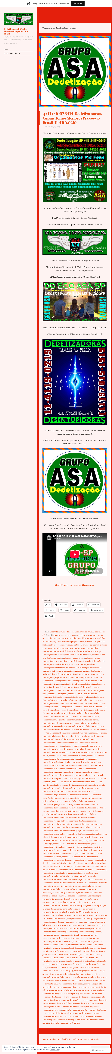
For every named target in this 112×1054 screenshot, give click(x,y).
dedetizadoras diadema (86, 791)
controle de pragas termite (63, 648)
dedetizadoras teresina (69, 876)
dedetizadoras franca (81, 798)
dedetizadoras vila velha (96, 879)
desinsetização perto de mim (53, 938)
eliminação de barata (88, 961)
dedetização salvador (50, 703)
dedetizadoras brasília (89, 772)
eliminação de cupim (88, 964)
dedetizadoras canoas (60, 781)
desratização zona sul (70, 961)
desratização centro (95, 944)
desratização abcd (60, 944)
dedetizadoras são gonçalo (84, 860)
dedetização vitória (66, 707)
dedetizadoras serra (79, 869)
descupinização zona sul (76, 918)
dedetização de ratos (84, 677)
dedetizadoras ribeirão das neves (71, 847)
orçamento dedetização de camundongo (89, 990)
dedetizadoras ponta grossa (81, 840)
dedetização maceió (74, 687)
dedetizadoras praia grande (85, 843)
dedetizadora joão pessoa (83, 736)
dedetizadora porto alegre (52, 749)
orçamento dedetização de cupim (89, 993)
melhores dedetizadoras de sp (65, 984)
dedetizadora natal (71, 742)
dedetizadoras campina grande (91, 775)
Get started (78, 3)
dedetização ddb (98, 661)
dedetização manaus (91, 687)
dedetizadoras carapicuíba (80, 781)
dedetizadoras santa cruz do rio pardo (65, 853)
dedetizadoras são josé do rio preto (71, 863)
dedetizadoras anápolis (51, 762)
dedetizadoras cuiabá (50, 791)
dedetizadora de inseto (51, 729)
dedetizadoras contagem (91, 788)
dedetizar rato (70, 896)
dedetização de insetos (74, 674)
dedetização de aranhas (51, 664)
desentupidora (85, 922)
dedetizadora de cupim (76, 726)
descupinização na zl (85, 905)
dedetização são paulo (68, 703)
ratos (83, 1019)
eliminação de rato (92, 967)
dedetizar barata (48, 889)
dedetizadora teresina (95, 755)
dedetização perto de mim (79, 697)
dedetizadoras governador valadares (63, 801)
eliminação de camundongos (67, 964)
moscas (80, 984)
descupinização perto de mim (53, 912)
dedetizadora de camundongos (54, 726)
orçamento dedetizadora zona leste (79, 1016)
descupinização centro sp (52, 902)
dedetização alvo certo (75, 651)
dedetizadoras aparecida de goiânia (75, 762)
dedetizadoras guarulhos (70, 804)
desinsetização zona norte (52, 941)
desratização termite (50, 957)
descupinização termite (90, 912)
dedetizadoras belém (74, 765)
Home (6, 50)
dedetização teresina (98, 703)
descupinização (95, 896)
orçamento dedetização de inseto (82, 997)
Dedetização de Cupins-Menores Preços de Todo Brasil (16, 31)
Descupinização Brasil (83, 632)
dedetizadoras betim (74, 768)
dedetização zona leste (83, 707)
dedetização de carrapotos (62, 671)
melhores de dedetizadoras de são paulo (91, 977)
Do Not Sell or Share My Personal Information (81, 1039)
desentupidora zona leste (94, 925)
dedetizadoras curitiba (68, 791)
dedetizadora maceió (55, 739)
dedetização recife (75, 700)
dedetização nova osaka (77, 693)
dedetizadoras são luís (85, 866)
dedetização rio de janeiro (93, 700)
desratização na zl (64, 951)
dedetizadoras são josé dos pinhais (62, 866)
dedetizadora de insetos (70, 729)
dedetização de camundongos (77, 667)
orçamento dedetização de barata (59, 990)
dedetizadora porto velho (74, 749)
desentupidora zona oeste (74, 928)
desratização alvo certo (77, 944)
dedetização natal (85, 690)
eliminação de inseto (58, 967)
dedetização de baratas (88, 664)
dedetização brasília (54, 658)
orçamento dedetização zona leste (58, 1013)
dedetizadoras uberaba (87, 876)
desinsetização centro (92, 931)
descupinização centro (89, 899)
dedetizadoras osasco (50, 834)
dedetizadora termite (50, 759)
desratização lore (49, 951)
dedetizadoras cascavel (78, 785)
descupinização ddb (70, 902)
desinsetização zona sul (94, 941)
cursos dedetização (93, 648)
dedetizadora (89, 710)
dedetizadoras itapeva (50, 808)
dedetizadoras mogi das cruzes (90, 824)
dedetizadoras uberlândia (52, 879)
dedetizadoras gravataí (88, 801)
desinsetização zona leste (89, 938)
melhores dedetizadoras (51, 980)
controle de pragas (95, 635)
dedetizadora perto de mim (90, 746)
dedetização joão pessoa (51, 684)
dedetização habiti (95, 680)
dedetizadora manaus (72, 739)
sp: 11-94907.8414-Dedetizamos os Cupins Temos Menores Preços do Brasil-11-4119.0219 (72, 118)
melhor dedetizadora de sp (64, 977)
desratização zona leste (68, 957)
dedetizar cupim (61, 892)
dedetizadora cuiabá (73, 720)
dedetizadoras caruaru (59, 785)
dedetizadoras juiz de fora (85, 814)
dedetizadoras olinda (90, 830)
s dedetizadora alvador (95, 1019)
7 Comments (75, 1023)
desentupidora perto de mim (59, 925)
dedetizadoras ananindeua (86, 759)
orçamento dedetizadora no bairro (86, 1013)
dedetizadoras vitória (50, 883)
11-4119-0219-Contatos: (12, 53)
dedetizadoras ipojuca (89, 804)
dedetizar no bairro (56, 896)
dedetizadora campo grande (53, 720)
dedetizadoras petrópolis (81, 837)
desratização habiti (82, 948)
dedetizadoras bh (89, 768)
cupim (76, 648)
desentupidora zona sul (93, 928)
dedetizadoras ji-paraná (61, 811)
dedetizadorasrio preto (91, 886)
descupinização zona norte (74, 915)
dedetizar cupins (74, 892)
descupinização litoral (51, 905)
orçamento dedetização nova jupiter (75, 1006)
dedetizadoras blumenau (52, 772)
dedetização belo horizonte (68, 654)
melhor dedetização (64, 974)
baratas (61, 635)
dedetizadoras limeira (68, 817)
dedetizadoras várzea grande (74, 879)
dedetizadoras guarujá (51, 804)
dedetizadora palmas (71, 746)
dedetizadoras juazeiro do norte (62, 814)
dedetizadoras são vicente (61, 869)
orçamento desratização (66, 1019)
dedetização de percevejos (94, 674)
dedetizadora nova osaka (52, 746)
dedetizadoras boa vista (71, 772)
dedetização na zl (49, 690)
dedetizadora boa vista (73, 716)
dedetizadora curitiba (90, 720)
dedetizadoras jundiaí (50, 817)
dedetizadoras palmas (68, 834)
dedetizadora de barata (66, 723)
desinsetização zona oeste (74, 941)
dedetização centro (92, 658)
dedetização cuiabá (67, 661)
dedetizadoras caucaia (96, 785)
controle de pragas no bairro (73, 641)
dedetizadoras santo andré (72, 856)
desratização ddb (67, 948)
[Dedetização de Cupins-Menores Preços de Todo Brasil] (18, 19)
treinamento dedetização (59, 1023)
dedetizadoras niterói (50, 830)
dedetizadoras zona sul (73, 886)
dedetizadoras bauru (57, 765)
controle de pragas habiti (95, 638)
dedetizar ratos (82, 896)
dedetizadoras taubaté (50, 876)
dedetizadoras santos (92, 856)
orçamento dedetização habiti (59, 1003)
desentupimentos (49, 931)
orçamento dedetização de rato (73, 1000)
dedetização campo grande (73, 658)
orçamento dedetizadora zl (53, 1016)
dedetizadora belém (76, 713)
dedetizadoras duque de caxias (54, 795)
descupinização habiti (87, 902)
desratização (47, 944)
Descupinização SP (73, 912)
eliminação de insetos (75, 967)
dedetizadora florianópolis (60, 733)
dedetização (47, 651)
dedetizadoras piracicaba (60, 840)
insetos (53, 974)
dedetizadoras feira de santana (79, 795)
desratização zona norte (88, 957)
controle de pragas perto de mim (86, 645)
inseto (47, 974)
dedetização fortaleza (62, 680)
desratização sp (96, 954)
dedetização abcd (59, 651)
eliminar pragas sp (66, 971)
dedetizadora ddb (49, 723)
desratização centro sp (51, 948)
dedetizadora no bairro (89, 742)
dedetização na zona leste (67, 690)
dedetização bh (85, 654)
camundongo (70, 635)
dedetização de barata (70, 664)
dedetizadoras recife (50, 847)
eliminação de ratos (50, 971)
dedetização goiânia (79, 680)
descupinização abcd (50, 899)
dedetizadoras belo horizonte (53, 768)
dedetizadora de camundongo (87, 723)
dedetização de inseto (56, 674)
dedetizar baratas (62, 889)
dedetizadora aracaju (59, 713)
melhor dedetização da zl (83, 974)
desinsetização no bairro (89, 935)
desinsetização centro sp (51, 935)
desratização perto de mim (79, 954)
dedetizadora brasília (91, 716)
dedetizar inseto (87, 892)
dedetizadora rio (48, 752)
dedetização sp (83, 703)
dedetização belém (49, 654)
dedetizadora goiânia (98, 733)
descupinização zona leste (52, 915)
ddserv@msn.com (63, 584)
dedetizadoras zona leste (97, 883)
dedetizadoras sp (48, 873)
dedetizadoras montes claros (53, 827)
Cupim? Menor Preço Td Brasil (62, 632)
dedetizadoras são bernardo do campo (57, 860)
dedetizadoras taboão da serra (86, 873)
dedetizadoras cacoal (50, 775)
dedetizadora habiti (49, 736)
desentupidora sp (77, 925)
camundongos (81, 635)
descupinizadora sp (71, 922)
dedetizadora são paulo (58, 755)
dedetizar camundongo (79, 889)
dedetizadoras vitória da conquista (73, 883)
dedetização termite (50, 707)
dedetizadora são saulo (77, 755)
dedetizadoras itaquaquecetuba (72, 808)
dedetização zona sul (75, 710)
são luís (45, 1023)
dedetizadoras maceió (69, 821)
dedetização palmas (60, 697)
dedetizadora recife (92, 749)
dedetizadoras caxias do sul (53, 788)
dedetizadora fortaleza (80, 733)
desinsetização (62, 931)
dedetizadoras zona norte (52, 886)
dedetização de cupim (81, 671)
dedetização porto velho (57, 700)
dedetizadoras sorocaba (97, 869)
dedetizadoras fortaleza (63, 798)
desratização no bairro (81, 951)
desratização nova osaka (58, 954)
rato (78, 1019)
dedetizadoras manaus (87, 821)
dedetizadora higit (65, 736)
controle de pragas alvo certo (54, 638)
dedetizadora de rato (88, 729)
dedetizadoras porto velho (63, 843)
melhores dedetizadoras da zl (73, 980)
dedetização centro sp (50, 661)
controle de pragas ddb (75, 638)
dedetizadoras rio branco (57, 850)
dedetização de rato (68, 677)
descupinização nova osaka (84, 909)
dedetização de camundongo (53, 667)
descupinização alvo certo (69, 899)
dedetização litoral (69, 684)
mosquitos (88, 984)
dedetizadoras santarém (51, 856)
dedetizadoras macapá (51, 821)
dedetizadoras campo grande (73, 778)
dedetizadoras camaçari (69, 775)
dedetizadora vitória (67, 759)
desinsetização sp (72, 938)
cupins (82, 648)
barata (54, 635)
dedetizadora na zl (89, 739)
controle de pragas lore (51, 641)
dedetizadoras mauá (69, 824)
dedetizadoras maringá (51, 824)
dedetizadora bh (57, 716)
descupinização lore (68, 905)
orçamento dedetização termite (74, 1010)
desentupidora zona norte (52, 928)
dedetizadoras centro (72, 788)
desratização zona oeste (51, 961)
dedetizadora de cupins (95, 726)
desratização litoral (98, 948)
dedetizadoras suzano (64, 873)
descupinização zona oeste (55, 918)
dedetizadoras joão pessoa (82, 811)
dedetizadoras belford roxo (93, 765)
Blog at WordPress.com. (51, 1039)
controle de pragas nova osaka (60, 645)
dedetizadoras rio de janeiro (79, 850)
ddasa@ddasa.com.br (84, 584)
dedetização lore (59, 687)
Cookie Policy (55, 1049)
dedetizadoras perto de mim (60, 837)
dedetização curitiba (83, 661)
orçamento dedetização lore (82, 1003)
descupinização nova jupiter (62, 909)
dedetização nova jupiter (57, 693)
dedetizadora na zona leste (53, 742)
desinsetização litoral (70, 935)
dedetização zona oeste (57, 710)
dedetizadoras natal (93, 827)
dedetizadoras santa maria (91, 853)
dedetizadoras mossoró (75, 827)
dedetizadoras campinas (51, 778)
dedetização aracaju (93, 651)
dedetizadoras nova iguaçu (70, 830)
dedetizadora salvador (87, 752)
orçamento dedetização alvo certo (73, 987)
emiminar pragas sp (82, 971)
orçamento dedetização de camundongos (58, 993)
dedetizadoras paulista (86, 834)
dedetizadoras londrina (87, 817)
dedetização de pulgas (50, 677)
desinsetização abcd (76, 931)
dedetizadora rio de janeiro (66, 752)
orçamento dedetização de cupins (55, 997)
